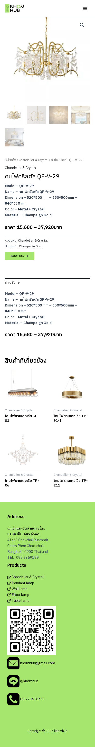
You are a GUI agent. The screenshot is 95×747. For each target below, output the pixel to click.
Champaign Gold (30, 246)
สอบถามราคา (19, 256)
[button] (82, 25)
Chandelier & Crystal (33, 160)
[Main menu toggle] (85, 8)
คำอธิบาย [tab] (12, 283)
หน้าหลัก (10, 160)
